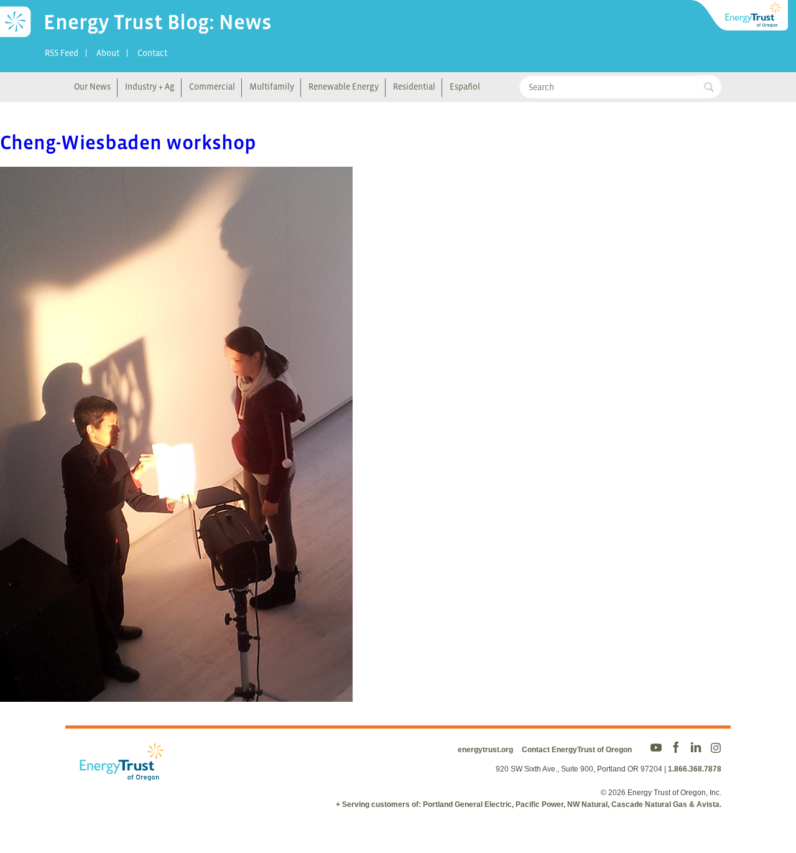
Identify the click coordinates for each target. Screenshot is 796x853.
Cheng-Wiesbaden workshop (128, 142)
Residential (414, 86)
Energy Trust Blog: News (158, 22)
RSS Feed (61, 53)
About (107, 53)
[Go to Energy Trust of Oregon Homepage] (740, 15)
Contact (152, 53)
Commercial (212, 86)
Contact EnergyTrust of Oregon (577, 749)
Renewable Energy (343, 86)
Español (465, 86)
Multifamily (271, 86)
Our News (92, 86)
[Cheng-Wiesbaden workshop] (176, 693)
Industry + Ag (150, 86)
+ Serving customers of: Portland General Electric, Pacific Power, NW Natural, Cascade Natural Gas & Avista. (528, 804)
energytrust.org (485, 749)
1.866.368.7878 (694, 769)
